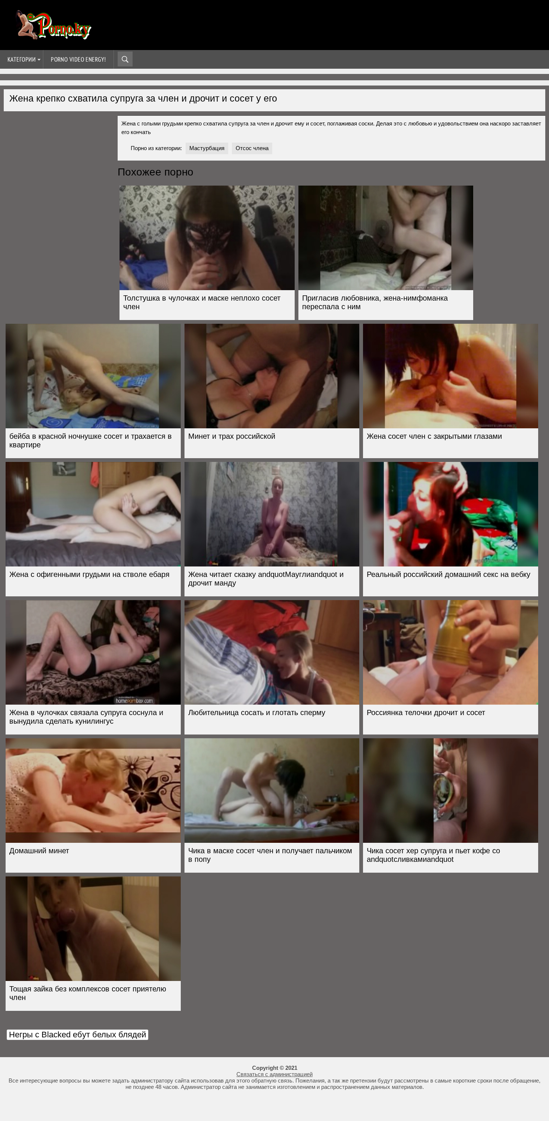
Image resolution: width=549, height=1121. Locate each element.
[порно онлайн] (52, 36)
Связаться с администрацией (274, 1074)
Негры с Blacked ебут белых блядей (77, 1034)
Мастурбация (206, 148)
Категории (21, 59)
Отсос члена (252, 148)
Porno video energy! (78, 59)
